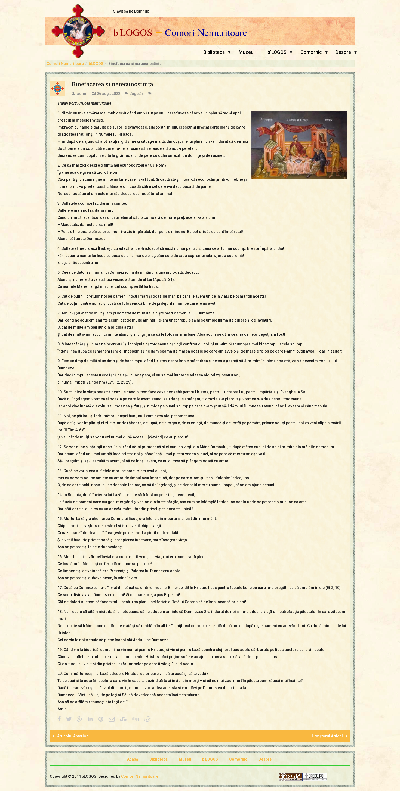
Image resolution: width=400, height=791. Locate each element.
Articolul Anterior (72, 736)
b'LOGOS (132, 32)
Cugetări (136, 93)
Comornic (311, 52)
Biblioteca (214, 52)
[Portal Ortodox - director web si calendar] (315, 776)
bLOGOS (96, 63)
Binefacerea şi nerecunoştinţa (112, 84)
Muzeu (246, 52)
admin (82, 93)
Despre (343, 52)
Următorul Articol (328, 736)
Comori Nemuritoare (206, 32)
